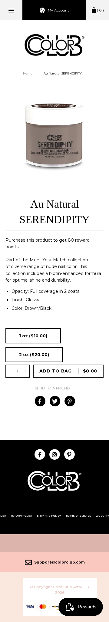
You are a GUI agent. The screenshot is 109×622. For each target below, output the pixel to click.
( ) (100, 10)
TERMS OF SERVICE (78, 515)
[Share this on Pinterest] (69, 401)
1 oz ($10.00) (33, 336)
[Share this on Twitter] (54, 401)
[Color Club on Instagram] (54, 454)
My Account (58, 10)
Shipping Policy (49, 515)
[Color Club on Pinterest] (69, 454)
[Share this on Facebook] (40, 401)
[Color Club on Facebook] (40, 454)
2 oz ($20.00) (34, 354)
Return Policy (21, 515)
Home (27, 73)
